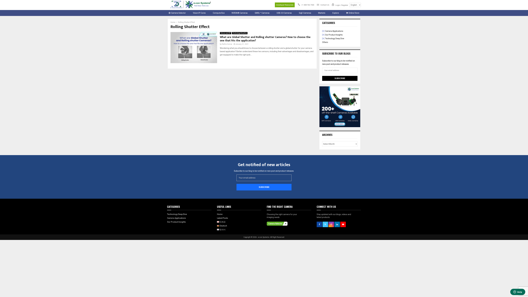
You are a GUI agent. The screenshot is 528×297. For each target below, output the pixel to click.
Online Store (354, 13)
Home (219, 214)
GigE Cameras (305, 13)
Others (325, 42)
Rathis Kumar (227, 44)
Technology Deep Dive (240, 33)
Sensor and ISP (226, 33)
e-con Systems (263, 237)
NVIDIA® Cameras (240, 13)
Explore (335, 13)
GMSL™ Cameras (262, 13)
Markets (321, 13)
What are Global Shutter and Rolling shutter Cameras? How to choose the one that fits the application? (265, 39)
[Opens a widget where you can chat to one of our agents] (517, 292)
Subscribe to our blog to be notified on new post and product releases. (264, 171)
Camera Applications (334, 31)
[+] (323, 31)
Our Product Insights (334, 35)
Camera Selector (178, 13)
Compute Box (219, 13)
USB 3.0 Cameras (284, 13)
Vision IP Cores (199, 13)
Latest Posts (222, 218)
